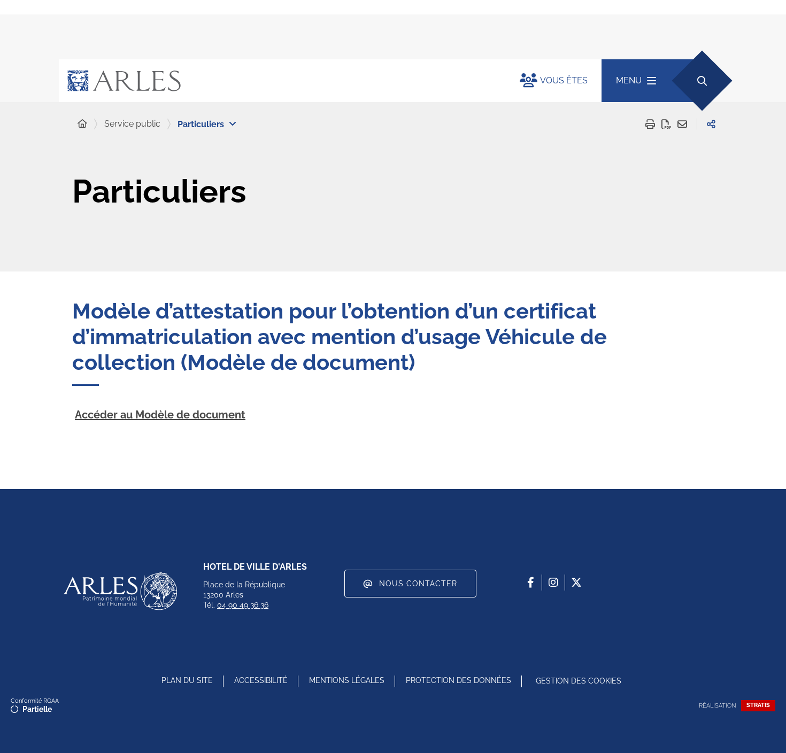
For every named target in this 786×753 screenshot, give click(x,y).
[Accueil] (82, 124)
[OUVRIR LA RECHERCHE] (702, 80)
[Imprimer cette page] (650, 124)
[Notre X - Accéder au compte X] (576, 583)
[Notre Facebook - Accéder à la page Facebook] (530, 583)
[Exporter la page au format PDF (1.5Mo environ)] (666, 124)
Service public (132, 124)
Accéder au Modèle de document (160, 414)
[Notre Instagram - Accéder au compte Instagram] (553, 583)
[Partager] (711, 124)
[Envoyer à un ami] (682, 124)
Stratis (758, 705)
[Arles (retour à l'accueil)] (278, 80)
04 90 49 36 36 (242, 605)
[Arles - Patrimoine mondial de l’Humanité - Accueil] (120, 591)
